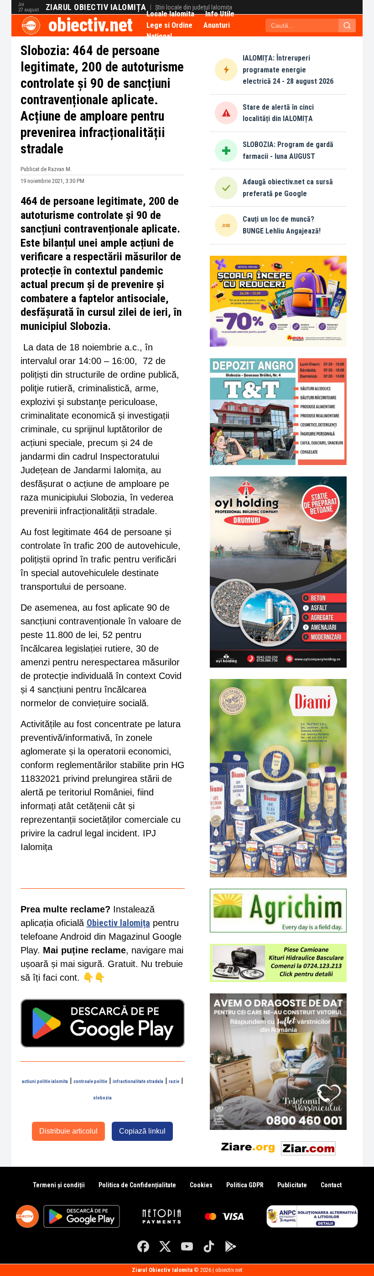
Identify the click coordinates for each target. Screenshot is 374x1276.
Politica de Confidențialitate (137, 1185)
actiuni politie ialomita (45, 1081)
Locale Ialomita (170, 14)
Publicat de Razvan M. (46, 169)
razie (174, 1081)
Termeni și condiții (59, 1185)
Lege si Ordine (169, 25)
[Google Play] (231, 1246)
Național (159, 36)
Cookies (201, 1185)
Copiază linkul (142, 1131)
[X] (165, 1246)
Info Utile (219, 14)
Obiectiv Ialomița (118, 922)
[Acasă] (31, 25)
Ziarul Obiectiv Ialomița (96, 7)
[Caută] (347, 25)
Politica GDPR (245, 1185)
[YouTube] (187, 1246)
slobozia (102, 1097)
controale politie (90, 1081)
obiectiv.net (90, 25)
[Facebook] (143, 1246)
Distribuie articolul (68, 1131)
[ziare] (248, 1146)
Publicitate (292, 1185)
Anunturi (216, 25)
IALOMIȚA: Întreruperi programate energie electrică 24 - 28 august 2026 (288, 70)
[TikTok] (209, 1246)
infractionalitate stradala (138, 1081)
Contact (331, 1185)
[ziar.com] (308, 1146)
